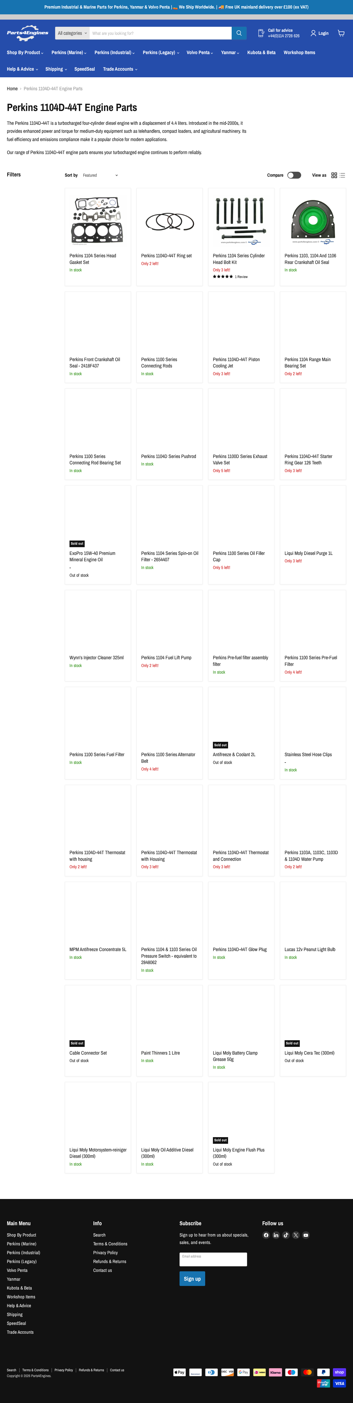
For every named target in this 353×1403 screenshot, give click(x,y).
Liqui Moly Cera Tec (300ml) (310, 1052)
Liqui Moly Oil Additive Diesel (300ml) (167, 1153)
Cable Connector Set (88, 1052)
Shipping (55, 68)
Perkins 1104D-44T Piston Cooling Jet (236, 362)
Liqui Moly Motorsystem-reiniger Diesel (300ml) (98, 1153)
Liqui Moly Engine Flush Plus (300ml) (238, 1153)
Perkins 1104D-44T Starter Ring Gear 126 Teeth (308, 459)
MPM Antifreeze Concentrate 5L (97, 949)
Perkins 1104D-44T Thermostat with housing (97, 855)
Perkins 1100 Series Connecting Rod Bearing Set (95, 459)
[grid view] (334, 175)
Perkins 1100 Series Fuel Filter (96, 754)
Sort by (71, 175)
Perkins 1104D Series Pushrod (168, 456)
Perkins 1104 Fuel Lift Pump (166, 657)
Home (12, 89)
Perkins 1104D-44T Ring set (166, 255)
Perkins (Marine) (68, 52)
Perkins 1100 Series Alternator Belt (168, 757)
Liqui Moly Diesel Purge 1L (309, 553)
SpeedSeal (84, 68)
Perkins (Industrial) (113, 52)
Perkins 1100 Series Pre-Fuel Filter (311, 661)
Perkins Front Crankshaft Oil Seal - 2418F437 (94, 362)
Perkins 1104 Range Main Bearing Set (308, 362)
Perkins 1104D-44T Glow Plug (240, 949)
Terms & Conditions (110, 1244)
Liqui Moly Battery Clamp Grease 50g (235, 1056)
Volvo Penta (199, 52)
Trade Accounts (118, 68)
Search (99, 1235)
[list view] (342, 175)
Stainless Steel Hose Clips (308, 754)
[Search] (239, 33)
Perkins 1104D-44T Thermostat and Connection (241, 855)
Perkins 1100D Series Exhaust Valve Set (240, 459)
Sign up (192, 1278)
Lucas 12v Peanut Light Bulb (310, 949)
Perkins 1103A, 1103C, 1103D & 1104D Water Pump (311, 855)
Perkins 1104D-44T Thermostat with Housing (169, 855)
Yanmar (229, 52)
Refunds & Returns (109, 1261)
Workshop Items (299, 52)
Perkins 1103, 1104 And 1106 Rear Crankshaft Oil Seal (310, 259)
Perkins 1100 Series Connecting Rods (159, 362)
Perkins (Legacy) (159, 52)
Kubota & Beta (261, 52)
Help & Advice (21, 68)
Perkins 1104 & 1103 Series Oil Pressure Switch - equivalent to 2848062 (169, 956)
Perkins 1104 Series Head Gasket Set (92, 259)
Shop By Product (24, 52)
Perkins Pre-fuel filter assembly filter (240, 661)
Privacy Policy (105, 1253)
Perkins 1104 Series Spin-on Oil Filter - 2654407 (169, 556)
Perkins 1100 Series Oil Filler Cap (239, 556)
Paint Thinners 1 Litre (160, 1052)
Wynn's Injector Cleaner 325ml (96, 657)
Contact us (102, 1270)
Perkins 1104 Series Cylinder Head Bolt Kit (239, 259)
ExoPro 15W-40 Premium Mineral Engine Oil (92, 556)
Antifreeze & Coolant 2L (234, 754)
